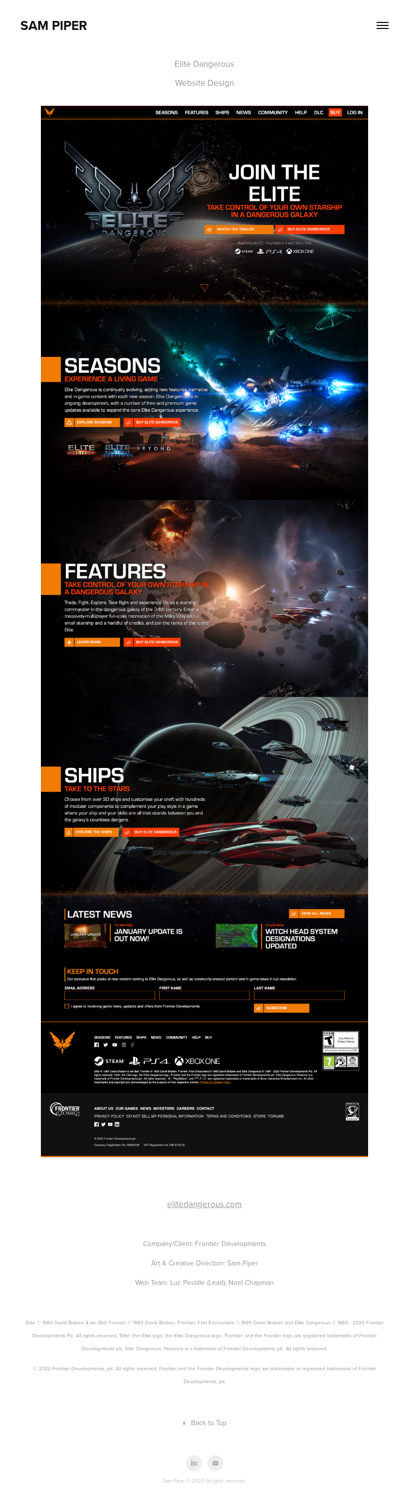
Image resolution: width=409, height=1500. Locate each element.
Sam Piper (53, 25)
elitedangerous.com (204, 1204)
